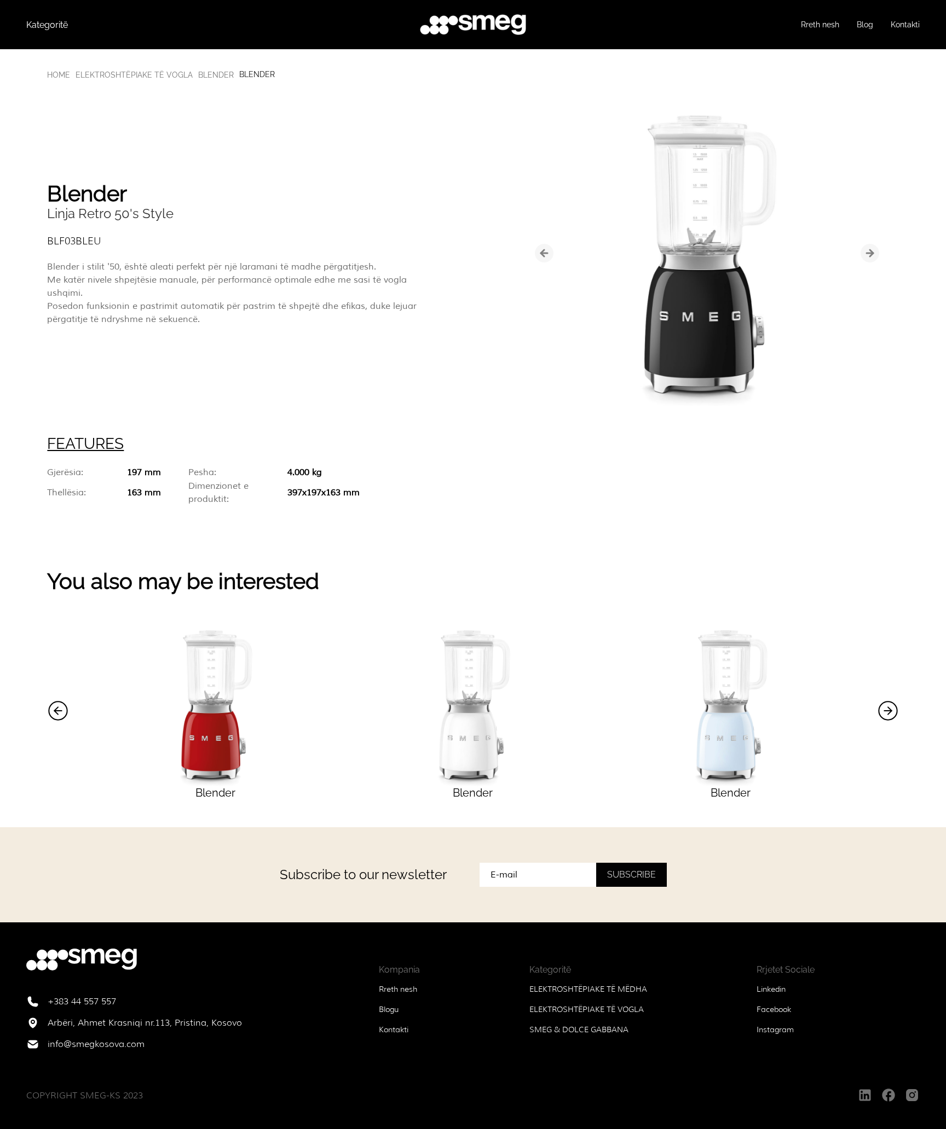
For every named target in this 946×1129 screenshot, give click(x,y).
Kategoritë (47, 25)
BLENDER (216, 75)
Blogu (389, 1009)
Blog (865, 24)
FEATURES (85, 444)
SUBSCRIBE (631, 874)
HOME (58, 75)
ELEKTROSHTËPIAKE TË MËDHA (588, 989)
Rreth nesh (820, 24)
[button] (58, 711)
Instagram (775, 1029)
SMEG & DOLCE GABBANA (578, 1029)
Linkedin (771, 989)
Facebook (774, 1009)
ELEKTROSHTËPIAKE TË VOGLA (134, 75)
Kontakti (905, 24)
